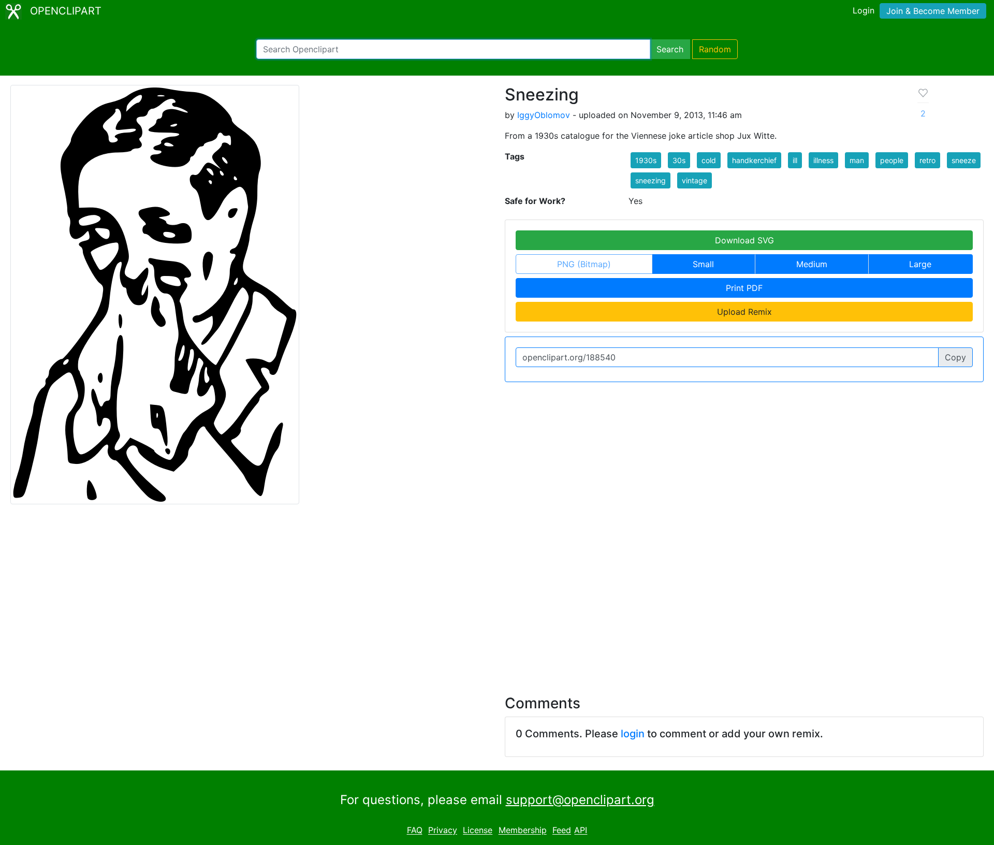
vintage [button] (694, 180)
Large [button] (920, 264)
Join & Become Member (933, 11)
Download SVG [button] (744, 240)
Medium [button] (811, 264)
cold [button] (708, 160)
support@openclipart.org (580, 799)
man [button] (857, 160)
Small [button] (703, 264)
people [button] (891, 160)
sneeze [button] (964, 160)
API (580, 830)
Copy (955, 357)
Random (715, 49)
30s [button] (679, 160)
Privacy (442, 830)
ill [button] (795, 160)
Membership (523, 830)
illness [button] (823, 160)
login (633, 733)
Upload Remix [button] (744, 312)
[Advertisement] (497, 593)
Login (863, 10)
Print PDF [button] (744, 288)
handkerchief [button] (754, 160)
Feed (561, 830)
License (477, 830)
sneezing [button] (650, 180)
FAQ (414, 830)
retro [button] (927, 160)
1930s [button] (645, 160)
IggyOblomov (543, 115)
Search (669, 49)
